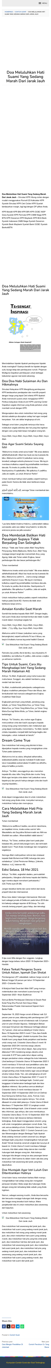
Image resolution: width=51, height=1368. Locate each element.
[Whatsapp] (22, 1326)
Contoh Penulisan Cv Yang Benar (39, 1344)
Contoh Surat (15, 1335)
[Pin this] (13, 1326)
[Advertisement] (25, 44)
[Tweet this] (8, 1326)
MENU (44, 3)
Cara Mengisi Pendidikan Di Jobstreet (12, 1344)
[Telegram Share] (18, 1326)
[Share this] (4, 1326)
